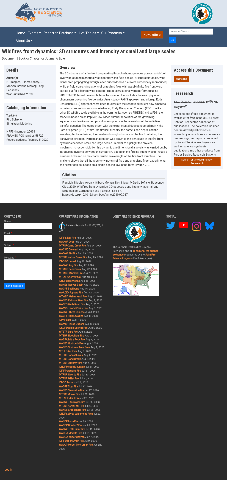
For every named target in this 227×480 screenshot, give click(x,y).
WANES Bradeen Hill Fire (72, 409)
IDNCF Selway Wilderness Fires (76, 413)
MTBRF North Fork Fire (71, 406)
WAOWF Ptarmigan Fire (72, 402)
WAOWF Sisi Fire (68, 253)
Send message (14, 285)
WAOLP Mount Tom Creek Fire (76, 444)
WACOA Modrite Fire (70, 433)
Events (33, 33)
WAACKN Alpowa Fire (71, 292)
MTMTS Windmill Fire (71, 273)
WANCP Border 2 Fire (70, 425)
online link (181, 78)
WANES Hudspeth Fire (71, 343)
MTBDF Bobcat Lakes (71, 355)
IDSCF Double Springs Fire (73, 327)
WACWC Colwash (68, 249)
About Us (23, 41)
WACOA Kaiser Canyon (72, 437)
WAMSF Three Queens (71, 323)
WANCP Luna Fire (68, 421)
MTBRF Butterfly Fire (70, 362)
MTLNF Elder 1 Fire (69, 398)
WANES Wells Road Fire (72, 304)
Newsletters (152, 35)
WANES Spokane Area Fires (74, 347)
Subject (8, 245)
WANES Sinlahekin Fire (71, 390)
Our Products (111, 33)
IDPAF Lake (65, 319)
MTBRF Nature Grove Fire (73, 257)
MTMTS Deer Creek (70, 269)
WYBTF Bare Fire (68, 331)
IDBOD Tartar (66, 382)
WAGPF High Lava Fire (71, 316)
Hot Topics (87, 33)
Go (172, 39)
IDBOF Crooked (67, 261)
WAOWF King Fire (68, 265)
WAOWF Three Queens (72, 312)
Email (7, 233)
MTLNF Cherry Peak (70, 277)
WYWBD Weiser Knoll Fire (73, 296)
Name (7, 221)
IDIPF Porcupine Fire (70, 370)
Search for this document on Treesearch (197, 161)
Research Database (58, 33)
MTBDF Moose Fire (69, 394)
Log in (8, 469)
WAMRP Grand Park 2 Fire (73, 308)
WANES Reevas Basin (71, 284)
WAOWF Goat (66, 241)
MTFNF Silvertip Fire (70, 374)
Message (9, 257)
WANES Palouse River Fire (73, 300)
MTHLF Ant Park (68, 351)
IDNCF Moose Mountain (72, 366)
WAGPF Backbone (69, 288)
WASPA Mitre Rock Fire (72, 339)
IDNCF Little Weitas (69, 280)
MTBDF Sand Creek (70, 359)
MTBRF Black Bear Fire (71, 335)
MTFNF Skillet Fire (69, 378)
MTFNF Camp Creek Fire (72, 245)
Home (20, 33)
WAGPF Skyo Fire (68, 386)
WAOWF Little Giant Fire (72, 429)
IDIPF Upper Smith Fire (71, 440)
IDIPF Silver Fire (67, 237)
